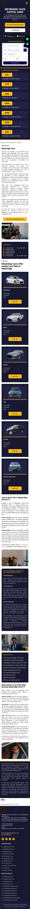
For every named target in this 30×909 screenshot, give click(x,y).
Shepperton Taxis (22, 211)
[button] (26, 3)
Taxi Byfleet (25, 212)
